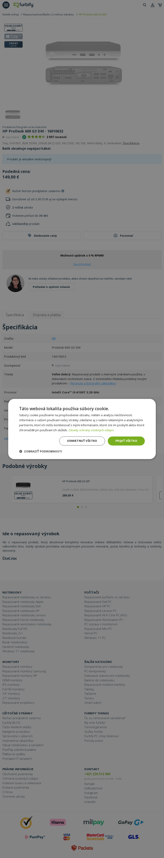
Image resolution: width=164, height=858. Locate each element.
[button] (40, 451)
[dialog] (82, 429)
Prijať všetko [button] (126, 441)
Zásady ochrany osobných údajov (91, 430)
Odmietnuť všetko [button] (82, 441)
